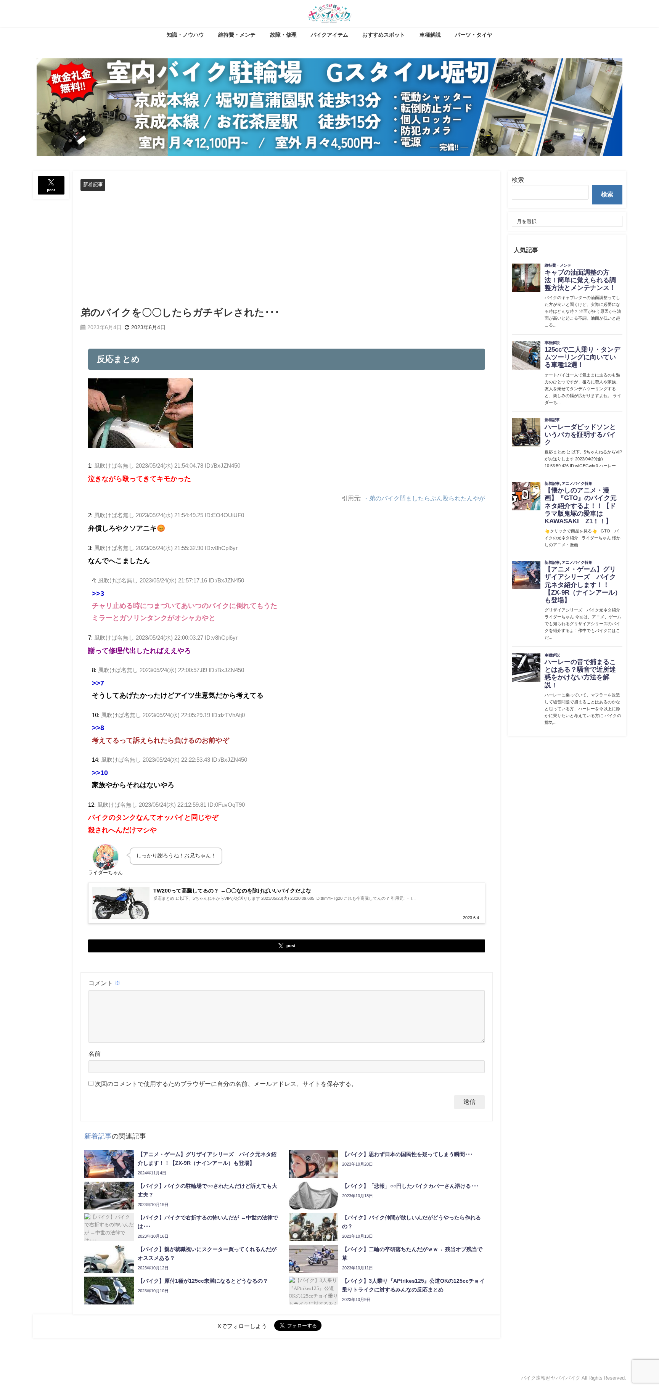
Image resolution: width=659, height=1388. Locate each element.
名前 (94, 1053)
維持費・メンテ (237, 34)
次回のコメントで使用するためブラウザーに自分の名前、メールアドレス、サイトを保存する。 (226, 1084)
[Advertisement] (287, 248)
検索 (518, 180)
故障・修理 (283, 34)
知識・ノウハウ (185, 34)
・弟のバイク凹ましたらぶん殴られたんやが (424, 498)
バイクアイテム (329, 34)
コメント (104, 983)
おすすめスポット (383, 34)
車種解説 (430, 34)
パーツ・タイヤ (473, 34)
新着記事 (93, 184)
